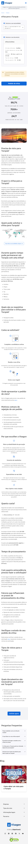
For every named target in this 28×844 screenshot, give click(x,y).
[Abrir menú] (26, 3)
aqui (16, 400)
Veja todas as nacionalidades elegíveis (13, 243)
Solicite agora (14, 713)
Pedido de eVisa (14, 83)
